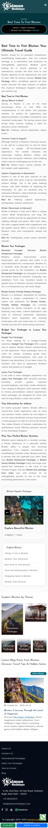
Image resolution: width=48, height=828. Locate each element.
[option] (20, 516)
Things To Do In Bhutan (16, 553)
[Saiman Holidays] (14, 6)
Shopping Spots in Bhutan (18, 576)
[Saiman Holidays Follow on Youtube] (11, 810)
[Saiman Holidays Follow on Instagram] (7, 810)
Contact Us (7, 754)
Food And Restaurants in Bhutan (21, 570)
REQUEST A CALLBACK (32, 825)
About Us (6, 749)
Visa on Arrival (9, 768)
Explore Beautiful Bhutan (15, 528)
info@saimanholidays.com (16, 804)
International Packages (13, 758)
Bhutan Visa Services (15, 582)
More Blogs (38, 674)
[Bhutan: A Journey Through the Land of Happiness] (24, 690)
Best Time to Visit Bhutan (17, 565)
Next (40, 512)
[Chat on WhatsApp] (43, 816)
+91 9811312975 (10, 799)
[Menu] (43, 6)
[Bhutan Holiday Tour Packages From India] (20, 510)
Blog (4, 773)
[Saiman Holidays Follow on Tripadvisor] (21, 810)
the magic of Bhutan (24, 717)
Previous (7, 512)
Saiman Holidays (35, 820)
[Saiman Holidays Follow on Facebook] (2, 810)
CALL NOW (9, 825)
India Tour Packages (12, 763)
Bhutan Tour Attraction (16, 559)
